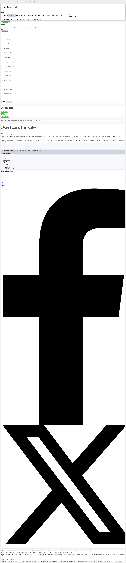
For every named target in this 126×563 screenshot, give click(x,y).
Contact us (5, 165)
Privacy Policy (34, 2)
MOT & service (6, 163)
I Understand (27, 2)
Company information (8, 168)
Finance (5, 161)
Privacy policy (6, 167)
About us (5, 164)
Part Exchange (4, 111)
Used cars (5, 157)
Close (2, 29)
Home (4, 155)
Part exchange (6, 160)
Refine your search (5, 22)
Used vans (5, 158)
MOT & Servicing (5, 116)
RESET (3, 102)
